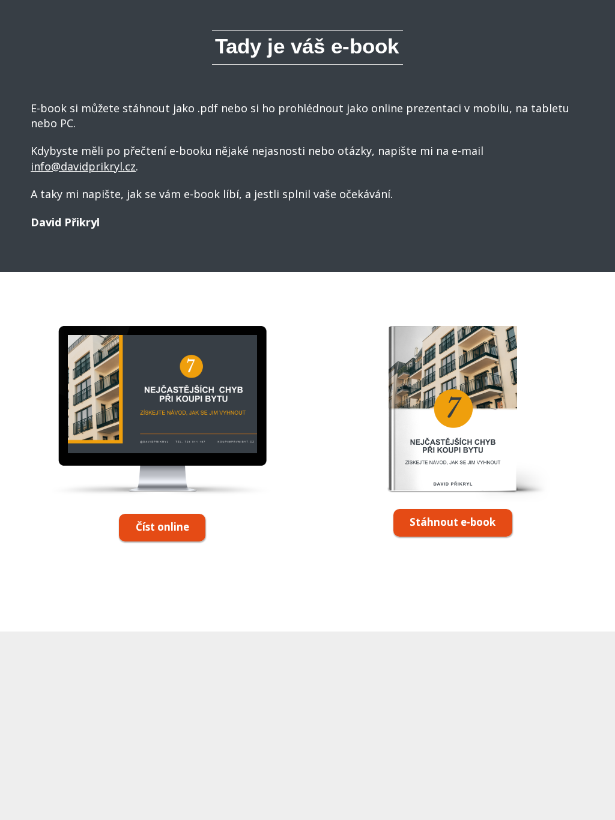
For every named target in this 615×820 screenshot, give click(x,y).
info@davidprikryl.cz (83, 166)
